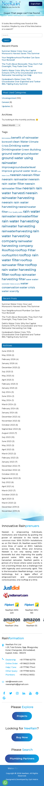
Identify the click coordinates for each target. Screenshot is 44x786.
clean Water (20, 141)
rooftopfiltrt (10, 255)
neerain (15, 175)
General (5, 102)
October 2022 (8, 474)
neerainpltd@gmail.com (17, 684)
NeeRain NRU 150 (31, 611)
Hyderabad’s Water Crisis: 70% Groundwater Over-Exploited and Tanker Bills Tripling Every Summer (21, 81)
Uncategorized (9, 98)
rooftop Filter (25, 250)
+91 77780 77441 (27, 667)
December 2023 (9, 417)
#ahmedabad (6, 138)
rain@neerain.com (14, 681)
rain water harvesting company (20, 236)
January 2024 (8, 413)
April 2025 (6, 380)
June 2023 (6, 441)
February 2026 (8, 359)
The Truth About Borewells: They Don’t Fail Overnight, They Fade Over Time (22, 65)
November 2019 (9, 511)
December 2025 (9, 367)
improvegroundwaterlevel (19, 167)
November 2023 (9, 421)
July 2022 (6, 482)
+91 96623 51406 (27, 663)
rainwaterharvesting (17, 231)
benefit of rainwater (24, 137)
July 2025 (6, 372)
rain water (31, 211)
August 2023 (8, 433)
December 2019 (9, 507)
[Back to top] (39, 783)
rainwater (9, 216)
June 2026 (6, 351)
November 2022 (9, 470)
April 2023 (6, 449)
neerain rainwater (15, 179)
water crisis (27, 287)
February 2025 (8, 384)
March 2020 (7, 503)
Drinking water (19, 145)
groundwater (30, 153)
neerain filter (31, 175)
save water (32, 279)
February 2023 (8, 458)
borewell (7, 141)
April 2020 (6, 499)
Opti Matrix (33, 779)
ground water (11, 153)
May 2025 (6, 376)
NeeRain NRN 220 (11, 611)
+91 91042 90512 (27, 675)
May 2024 (6, 400)
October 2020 (8, 495)
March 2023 (7, 454)
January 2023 (8, 462)
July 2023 (6, 437)
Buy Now (22, 737)
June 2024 (7, 396)
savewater (6, 284)
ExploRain (35, 4)
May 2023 (6, 445)
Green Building (31, 149)
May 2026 (6, 355)
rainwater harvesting (18, 226)
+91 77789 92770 (28, 660)
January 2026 (8, 363)
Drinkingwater (11, 149)
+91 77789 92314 (27, 671)
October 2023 (8, 425)
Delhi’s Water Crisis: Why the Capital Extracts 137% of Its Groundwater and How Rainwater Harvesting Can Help (22, 72)
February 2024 (9, 408)
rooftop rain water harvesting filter (19, 270)
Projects (22, 716)
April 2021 (6, 486)
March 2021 (7, 490)
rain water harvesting (20, 221)
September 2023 (10, 429)
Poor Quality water (15, 212)
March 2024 (7, 404)
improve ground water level (19, 170)
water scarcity (10, 291)
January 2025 (8, 388)
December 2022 (9, 466)
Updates (6, 106)
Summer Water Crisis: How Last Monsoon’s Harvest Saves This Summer (21, 52)
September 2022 (10, 478)
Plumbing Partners (22, 758)
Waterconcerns (15, 284)
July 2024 (6, 392)
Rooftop (8, 250)
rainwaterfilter (27, 216)
